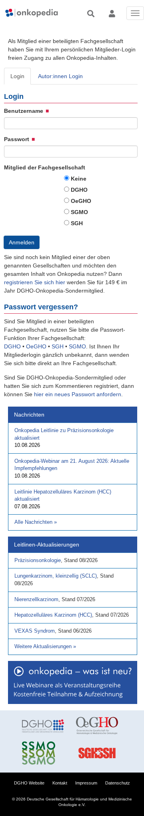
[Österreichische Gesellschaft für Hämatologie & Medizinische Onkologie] (97, 725)
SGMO (79, 212)
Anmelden (21, 242)
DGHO (79, 190)
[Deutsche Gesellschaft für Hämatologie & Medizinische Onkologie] (43, 725)
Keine (78, 178)
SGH (77, 223)
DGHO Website (29, 783)
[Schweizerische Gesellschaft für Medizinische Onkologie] (43, 753)
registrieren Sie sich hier (35, 282)
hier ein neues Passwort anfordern (77, 394)
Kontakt (59, 783)
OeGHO (81, 201)
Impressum (86, 783)
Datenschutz (117, 783)
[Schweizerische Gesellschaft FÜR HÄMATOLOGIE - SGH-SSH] (97, 753)
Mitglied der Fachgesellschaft (44, 167)
